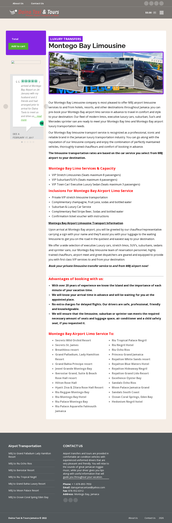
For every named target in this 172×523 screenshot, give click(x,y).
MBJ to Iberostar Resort (21, 470)
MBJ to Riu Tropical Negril (22, 477)
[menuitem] (15, 3)
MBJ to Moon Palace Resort (23, 490)
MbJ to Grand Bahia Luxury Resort (27, 483)
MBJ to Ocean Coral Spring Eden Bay (28, 497)
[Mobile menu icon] (162, 13)
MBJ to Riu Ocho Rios (20, 463)
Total (15, 39)
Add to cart (18, 46)
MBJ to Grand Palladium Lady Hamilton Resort (29, 455)
